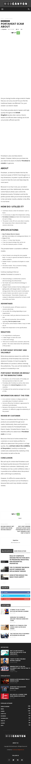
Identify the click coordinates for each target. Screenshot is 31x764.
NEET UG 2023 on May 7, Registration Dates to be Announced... (18, 652)
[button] (29, 9)
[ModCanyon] (15, 3)
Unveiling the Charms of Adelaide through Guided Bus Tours (19, 618)
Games (2, 711)
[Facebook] (9, 760)
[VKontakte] (17, 760)
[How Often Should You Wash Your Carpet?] (5, 577)
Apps (2, 725)
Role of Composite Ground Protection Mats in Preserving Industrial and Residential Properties (19, 559)
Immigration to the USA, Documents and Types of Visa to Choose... (20, 668)
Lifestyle (3, 713)
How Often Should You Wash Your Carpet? (19, 576)
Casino (3, 723)
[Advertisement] (15, 14)
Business (3, 716)
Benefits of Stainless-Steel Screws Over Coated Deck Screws (18, 627)
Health (3, 720)
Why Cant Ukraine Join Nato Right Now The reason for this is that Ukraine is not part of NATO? (23, 530)
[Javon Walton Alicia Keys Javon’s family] (5, 688)
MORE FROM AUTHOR (20, 551)
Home (2, 18)
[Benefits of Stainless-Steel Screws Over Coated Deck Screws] (5, 627)
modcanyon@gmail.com (18, 749)
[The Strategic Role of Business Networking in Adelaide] (5, 635)
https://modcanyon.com (15, 542)
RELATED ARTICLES (7, 551)
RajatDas (4, 29)
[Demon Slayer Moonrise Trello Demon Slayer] (5, 681)
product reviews (8, 18)
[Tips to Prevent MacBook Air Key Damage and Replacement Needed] (5, 569)
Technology (4, 718)
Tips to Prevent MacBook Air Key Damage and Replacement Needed (19, 569)
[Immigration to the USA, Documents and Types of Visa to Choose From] (5, 668)
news (2, 709)
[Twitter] (13, 760)
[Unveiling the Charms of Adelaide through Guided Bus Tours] (5, 620)
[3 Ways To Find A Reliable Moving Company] (5, 661)
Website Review (5, 706)
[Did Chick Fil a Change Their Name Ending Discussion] (5, 696)
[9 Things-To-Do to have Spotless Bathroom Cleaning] (5, 611)
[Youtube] (22, 760)
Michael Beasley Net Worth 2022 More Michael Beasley (7, 528)
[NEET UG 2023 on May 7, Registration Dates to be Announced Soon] (5, 652)
